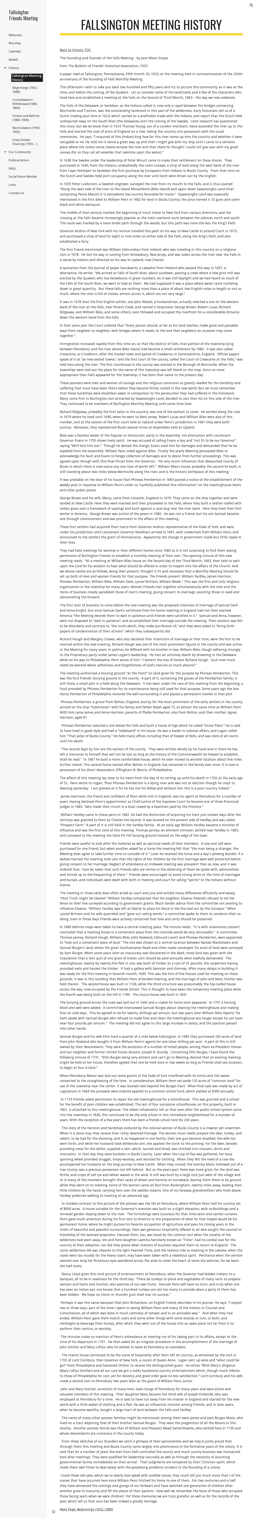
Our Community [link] (20, 152)
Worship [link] (15, 43)
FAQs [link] (12, 168)
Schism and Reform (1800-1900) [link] (25, 118)
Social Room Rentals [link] (23, 176)
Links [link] (12, 185)
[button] (251, 5)
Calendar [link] (15, 51)
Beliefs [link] (13, 60)
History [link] (14, 68)
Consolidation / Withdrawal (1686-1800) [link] (25, 104)
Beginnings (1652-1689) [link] (25, 90)
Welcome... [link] (16, 35)
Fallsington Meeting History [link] (26, 78)
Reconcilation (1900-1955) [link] (26, 130)
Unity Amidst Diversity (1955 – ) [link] (24, 142)
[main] (151, 26)
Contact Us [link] (16, 193)
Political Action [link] (19, 160)
